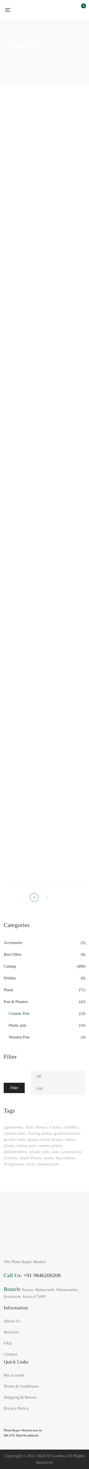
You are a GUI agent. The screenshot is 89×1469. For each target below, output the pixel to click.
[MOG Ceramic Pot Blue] (22, 500)
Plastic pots (17, 1025)
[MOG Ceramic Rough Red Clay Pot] (22, 738)
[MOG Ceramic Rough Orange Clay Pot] (66, 657)
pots (55, 1151)
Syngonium (14, 1164)
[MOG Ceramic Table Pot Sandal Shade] (22, 820)
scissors (11, 1158)
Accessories (13, 943)
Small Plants (30, 1158)
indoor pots (27, 1145)
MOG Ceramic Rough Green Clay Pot (22, 688)
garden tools (14, 1139)
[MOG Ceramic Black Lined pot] (66, 113)
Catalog (10, 966)
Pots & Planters (16, 1002)
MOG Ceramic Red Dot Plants (22, 604)
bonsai (41, 1127)
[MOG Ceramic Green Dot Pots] (22, 347)
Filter (14, 1088)
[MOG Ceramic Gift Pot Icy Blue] (66, 271)
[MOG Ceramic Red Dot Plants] (22, 576)
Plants (8, 990)
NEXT (57, 897)
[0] (81, 10)
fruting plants (40, 1133)
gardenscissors (67, 1133)
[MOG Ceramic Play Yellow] (66, 423)
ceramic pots (15, 1133)
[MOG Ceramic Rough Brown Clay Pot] (66, 576)
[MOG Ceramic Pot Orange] (66, 500)
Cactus (55, 1127)
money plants (50, 1145)
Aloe (29, 1127)
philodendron (15, 1151)
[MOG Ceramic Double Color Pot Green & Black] (66, 190)
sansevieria (71, 1151)
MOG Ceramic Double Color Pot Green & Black (67, 221)
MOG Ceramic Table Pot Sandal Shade (22, 848)
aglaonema (13, 1127)
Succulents (65, 1158)
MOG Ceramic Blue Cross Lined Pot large (22, 221)
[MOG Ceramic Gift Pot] (22, 271)
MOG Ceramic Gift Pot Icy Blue (66, 299)
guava (33, 1139)
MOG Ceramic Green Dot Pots (22, 376)
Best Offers (13, 954)
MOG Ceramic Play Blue (67, 376)
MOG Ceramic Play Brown (22, 452)
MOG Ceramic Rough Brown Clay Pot (67, 607)
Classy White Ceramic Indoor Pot (22, 142)
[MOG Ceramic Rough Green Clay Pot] (22, 657)
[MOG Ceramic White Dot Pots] (66, 820)
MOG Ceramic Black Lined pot (67, 142)
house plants (52, 1139)
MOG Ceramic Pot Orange (67, 528)
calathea (71, 1127)
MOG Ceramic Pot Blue (22, 528)
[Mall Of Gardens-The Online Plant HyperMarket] (40, 10)
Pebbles (10, 978)
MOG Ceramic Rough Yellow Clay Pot (67, 769)
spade (49, 1158)
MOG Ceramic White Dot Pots (66, 848)
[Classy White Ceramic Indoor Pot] (22, 113)
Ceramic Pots (19, 1013)
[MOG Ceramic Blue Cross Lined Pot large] (22, 190)
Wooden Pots (19, 1037)
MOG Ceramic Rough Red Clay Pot (22, 767)
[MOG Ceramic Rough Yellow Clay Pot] (66, 738)
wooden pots (48, 1164)
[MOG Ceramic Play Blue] (66, 347)
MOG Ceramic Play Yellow (67, 452)
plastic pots (40, 1151)
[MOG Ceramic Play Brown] (22, 423)
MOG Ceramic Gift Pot (22, 299)
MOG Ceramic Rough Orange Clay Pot (66, 688)
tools (30, 1164)
